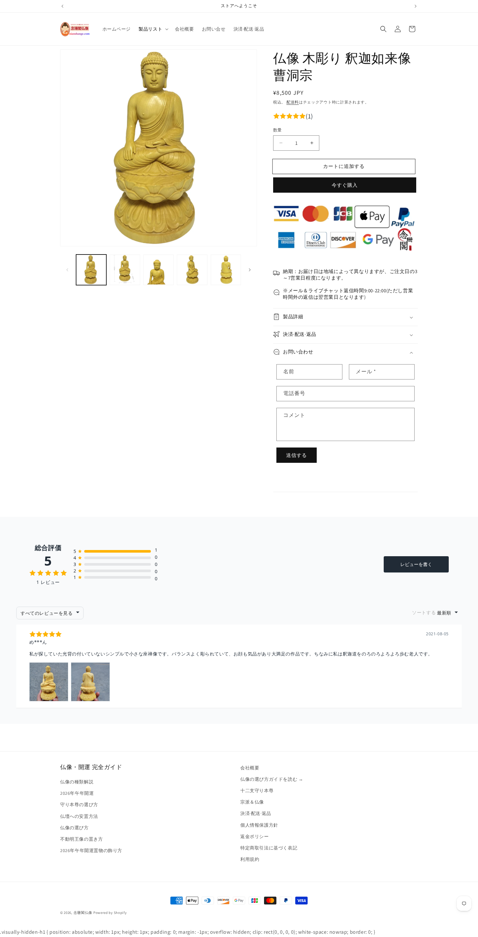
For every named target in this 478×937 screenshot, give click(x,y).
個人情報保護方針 (259, 825)
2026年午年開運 (77, 793)
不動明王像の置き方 (81, 839)
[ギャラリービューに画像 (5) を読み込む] (226, 270)
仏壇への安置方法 (79, 816)
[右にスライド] (250, 270)
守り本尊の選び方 (79, 805)
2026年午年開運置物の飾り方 (91, 851)
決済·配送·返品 (255, 814)
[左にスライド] (67, 270)
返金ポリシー (254, 836)
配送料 (292, 102)
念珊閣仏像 (83, 912)
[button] (153, 29)
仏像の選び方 (74, 828)
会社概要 (249, 768)
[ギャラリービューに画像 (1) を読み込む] (91, 270)
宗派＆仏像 (252, 802)
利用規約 (249, 859)
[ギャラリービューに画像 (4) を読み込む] (192, 270)
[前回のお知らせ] (62, 6)
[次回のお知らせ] (415, 6)
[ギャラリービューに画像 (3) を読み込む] (158, 270)
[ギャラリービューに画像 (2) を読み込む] (125, 270)
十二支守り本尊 (256, 791)
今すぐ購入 (345, 185)
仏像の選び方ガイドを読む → (271, 779)
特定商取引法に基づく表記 (268, 848)
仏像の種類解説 (76, 782)
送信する (296, 455)
